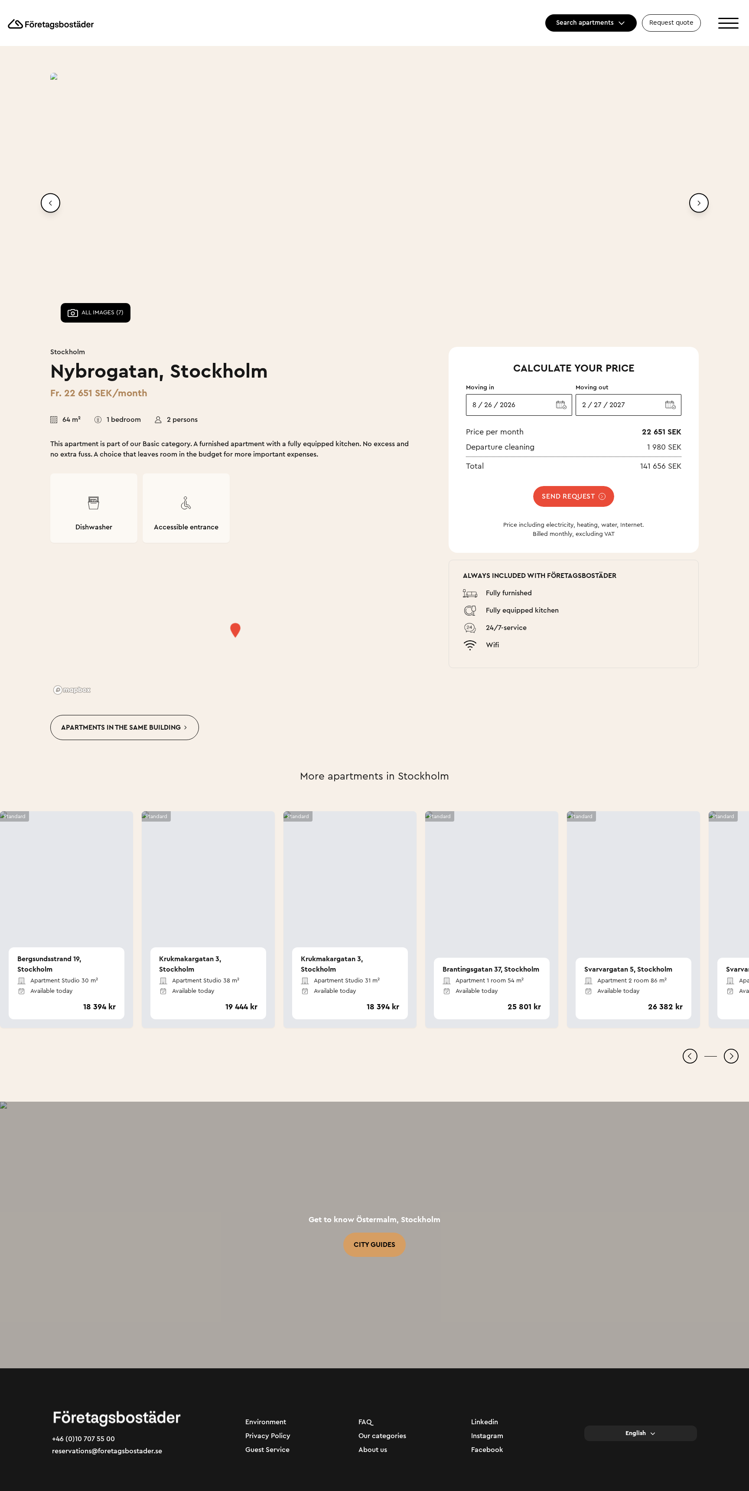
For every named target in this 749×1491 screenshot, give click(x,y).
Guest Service (267, 1449)
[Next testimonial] (731, 1056)
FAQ (364, 1422)
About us (372, 1449)
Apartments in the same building (121, 727)
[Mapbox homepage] (72, 690)
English (635, 1433)
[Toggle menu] (728, 23)
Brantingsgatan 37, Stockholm (491, 969)
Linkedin (484, 1422)
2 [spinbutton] (584, 404)
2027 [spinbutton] (617, 404)
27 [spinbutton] (598, 404)
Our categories (382, 1435)
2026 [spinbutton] (507, 404)
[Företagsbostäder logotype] (50, 23)
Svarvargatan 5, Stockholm (628, 969)
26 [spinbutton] (488, 404)
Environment (265, 1422)
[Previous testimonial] (690, 1056)
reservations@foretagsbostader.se (107, 1451)
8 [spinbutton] (474, 404)
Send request (568, 496)
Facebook (487, 1449)
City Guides (374, 1244)
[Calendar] (561, 405)
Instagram (487, 1435)
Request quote (671, 23)
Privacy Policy (267, 1435)
